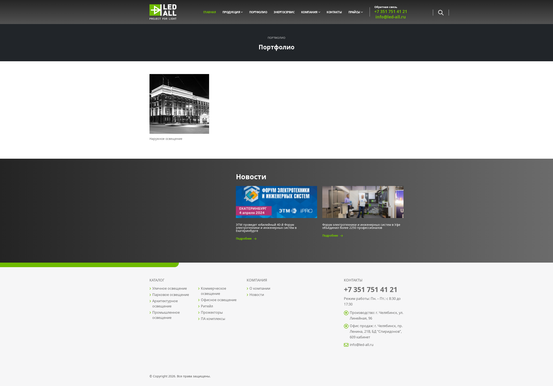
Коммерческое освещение (213, 291)
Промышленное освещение (166, 315)
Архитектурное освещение (165, 303)
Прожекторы (212, 312)
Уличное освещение (169, 288)
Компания (309, 12)
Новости (256, 294)
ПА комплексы (213, 318)
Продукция (231, 12)
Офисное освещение (219, 299)
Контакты (334, 12)
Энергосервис (284, 12)
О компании (259, 288)
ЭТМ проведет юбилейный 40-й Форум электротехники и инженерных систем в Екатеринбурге (266, 227)
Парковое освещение (170, 294)
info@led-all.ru (361, 344)
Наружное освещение (165, 139)
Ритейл (207, 306)
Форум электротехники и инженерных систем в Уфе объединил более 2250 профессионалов (361, 226)
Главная (209, 12)
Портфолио (258, 12)
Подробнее (244, 238)
